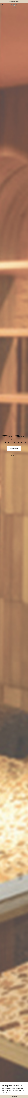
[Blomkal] (14, 6)
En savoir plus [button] (6, 1092)
